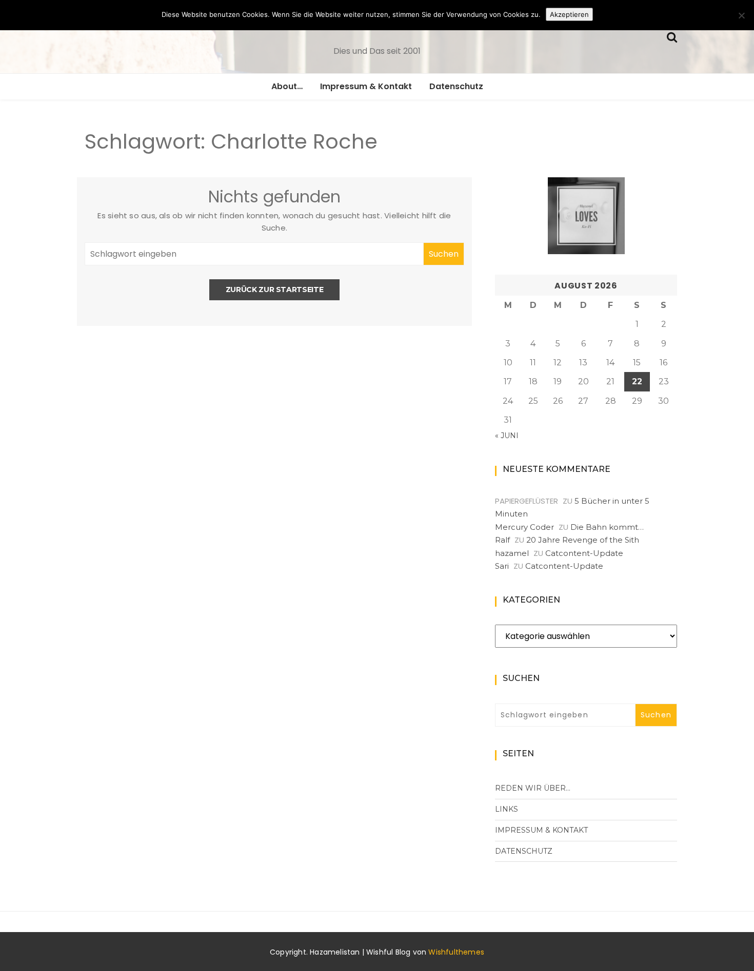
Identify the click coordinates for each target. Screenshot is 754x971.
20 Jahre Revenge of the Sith (582, 540)
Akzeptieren (569, 14)
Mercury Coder (524, 527)
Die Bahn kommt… (607, 527)
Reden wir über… (532, 788)
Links (506, 809)
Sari (502, 566)
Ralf (502, 540)
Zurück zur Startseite (275, 289)
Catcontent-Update (584, 553)
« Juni (507, 435)
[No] (741, 15)
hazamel (512, 553)
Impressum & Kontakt (366, 86)
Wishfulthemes (456, 952)
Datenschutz (456, 86)
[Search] (672, 36)
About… (287, 86)
